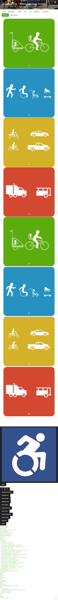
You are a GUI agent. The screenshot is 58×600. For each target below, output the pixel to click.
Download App (3, 572)
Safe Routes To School (5, 591)
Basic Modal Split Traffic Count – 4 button (8, 530)
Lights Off (4, 520)
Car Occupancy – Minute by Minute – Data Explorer (11, 545)
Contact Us (36, 11)
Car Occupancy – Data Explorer (7, 543)
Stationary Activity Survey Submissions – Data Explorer (12, 562)
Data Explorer (46, 11)
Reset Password (4, 597)
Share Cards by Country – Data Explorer (9, 561)
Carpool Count (3, 536)
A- (2, 489)
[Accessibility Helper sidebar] (29, 454)
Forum (25, 11)
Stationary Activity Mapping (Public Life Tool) (9, 585)
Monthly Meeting (3, 581)
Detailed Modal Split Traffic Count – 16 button (9, 570)
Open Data (2, 583)
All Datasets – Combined (6, 542)
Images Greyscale (6, 508)
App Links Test (3, 528)
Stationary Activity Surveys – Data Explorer (9, 564)
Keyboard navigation (6, 492)
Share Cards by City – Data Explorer (8, 558)
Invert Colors (5, 511)
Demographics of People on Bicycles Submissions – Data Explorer (14, 550)
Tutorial (1, 595)
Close (3, 484)
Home (4, 11)
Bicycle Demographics (4, 531)
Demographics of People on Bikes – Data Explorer (11, 551)
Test (1, 593)
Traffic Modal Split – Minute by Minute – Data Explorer (12, 566)
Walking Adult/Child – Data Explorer (8, 568)
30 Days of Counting (4, 527)
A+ (7, 489)
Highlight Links (5, 501)
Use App (5, 15)
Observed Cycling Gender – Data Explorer (9, 555)
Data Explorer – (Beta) (4, 569)
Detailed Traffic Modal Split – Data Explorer (9, 553)
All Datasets (3, 541)
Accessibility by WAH (4, 526)
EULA (1, 573)
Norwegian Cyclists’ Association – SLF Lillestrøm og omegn (13, 589)
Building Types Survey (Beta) (5, 535)
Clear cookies (5, 504)
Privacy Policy (3, 584)
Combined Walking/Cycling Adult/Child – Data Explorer (12, 546)
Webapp (1, 596)
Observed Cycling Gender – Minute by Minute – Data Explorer (13, 557)
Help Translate (3, 577)
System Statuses (14, 15)
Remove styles (5, 517)
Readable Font (5, 495)
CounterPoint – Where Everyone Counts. (24, 3)
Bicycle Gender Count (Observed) (6, 532)
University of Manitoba (5, 592)
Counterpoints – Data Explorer (7, 547)
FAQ (30, 11)
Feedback (2, 574)
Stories (19, 11)
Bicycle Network (4, 588)
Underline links (5, 498)
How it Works (11, 11)
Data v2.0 (2, 538)
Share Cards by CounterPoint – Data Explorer (10, 559)
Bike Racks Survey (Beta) (5, 534)
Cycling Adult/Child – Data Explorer (8, 549)
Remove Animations (6, 514)
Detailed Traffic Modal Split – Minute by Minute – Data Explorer (13, 554)
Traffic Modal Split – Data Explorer (8, 565)
